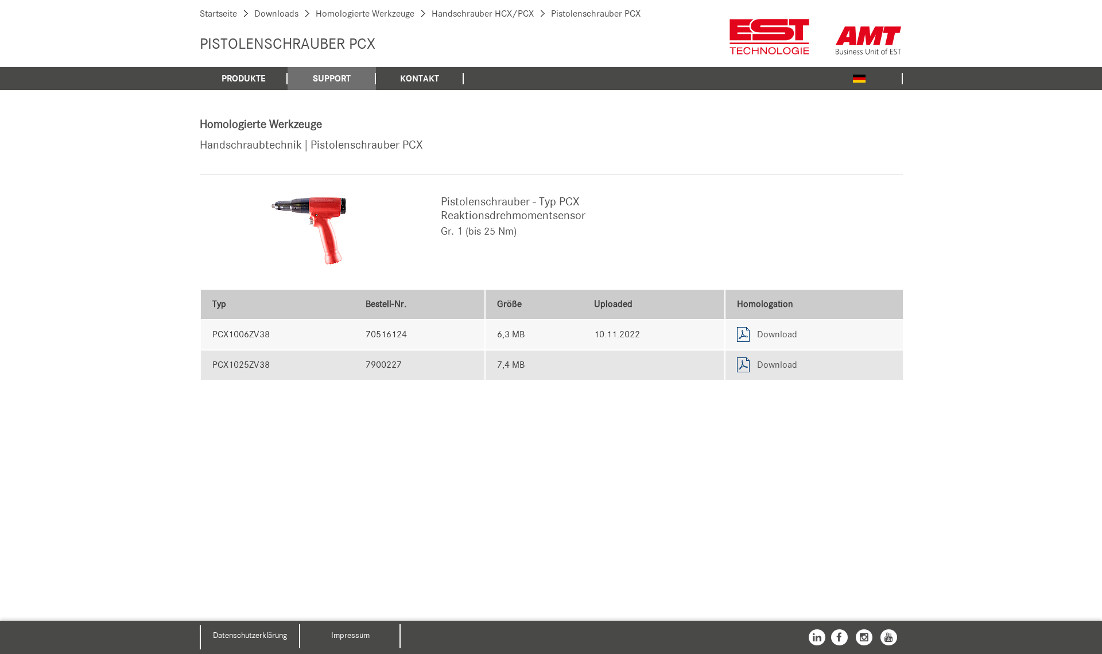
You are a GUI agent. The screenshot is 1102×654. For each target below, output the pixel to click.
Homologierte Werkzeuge (365, 14)
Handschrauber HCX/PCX (483, 14)
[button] (859, 78)
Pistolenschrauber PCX (596, 14)
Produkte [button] (244, 78)
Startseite (218, 14)
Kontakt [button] (419, 78)
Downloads (276, 14)
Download (777, 334)
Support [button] (332, 78)
